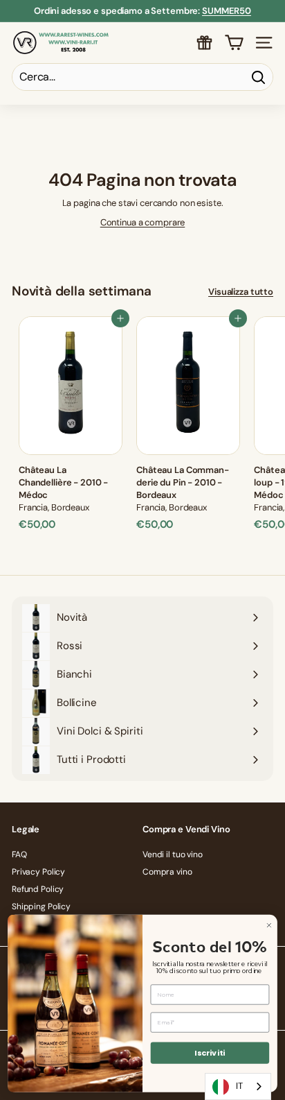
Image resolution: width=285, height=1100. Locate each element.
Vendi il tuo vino (172, 854)
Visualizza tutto (240, 292)
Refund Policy (38, 889)
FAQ (19, 854)
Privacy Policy (38, 871)
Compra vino (167, 871)
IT (239, 1086)
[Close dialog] (269, 925)
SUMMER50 (226, 11)
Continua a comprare (142, 222)
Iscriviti (209, 1052)
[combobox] (238, 1086)
